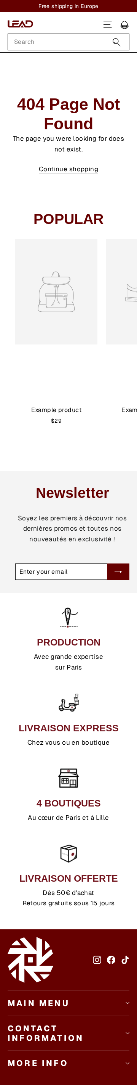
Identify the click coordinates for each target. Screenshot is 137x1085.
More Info (38, 1063)
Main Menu (39, 1003)
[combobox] (68, 42)
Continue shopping (68, 169)
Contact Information (46, 1033)
